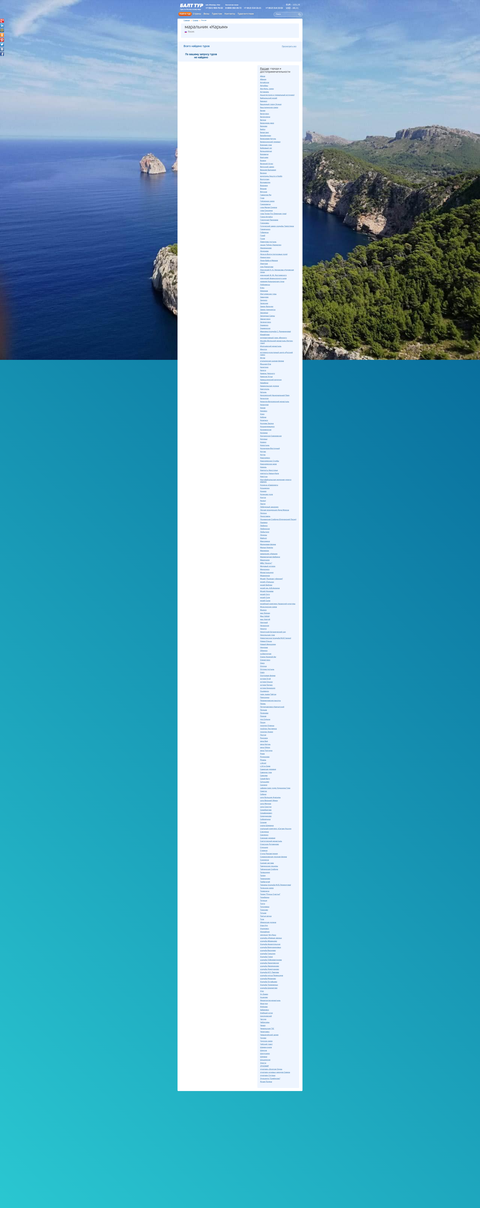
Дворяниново (266, 248)
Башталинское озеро (269, 108)
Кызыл (263, 501)
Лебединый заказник (269, 507)
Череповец (265, 1032)
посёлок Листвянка (268, 729)
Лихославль (265, 516)
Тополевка (264, 907)
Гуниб (262, 236)
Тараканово (265, 879)
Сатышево (264, 782)
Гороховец (264, 223)
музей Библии (266, 585)
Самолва (264, 776)
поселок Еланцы (267, 726)
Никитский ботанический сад (273, 632)
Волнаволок (265, 183)
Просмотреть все (289, 46)
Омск (262, 663)
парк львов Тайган (268, 694)
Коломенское (265, 430)
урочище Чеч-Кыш (268, 935)
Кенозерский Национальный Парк (275, 395)
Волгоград (264, 179)
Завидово (264, 297)
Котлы (263, 455)
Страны (197, 14)
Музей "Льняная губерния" (271, 579)
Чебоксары (265, 1022)
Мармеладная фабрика (270, 557)
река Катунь (265, 744)
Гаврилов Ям (265, 195)
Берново (263, 126)
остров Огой (265, 679)
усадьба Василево (268, 951)
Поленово (264, 713)
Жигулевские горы (268, 294)
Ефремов (264, 291)
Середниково (266, 816)
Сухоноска (264, 860)
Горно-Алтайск (266, 217)
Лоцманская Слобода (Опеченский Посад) (278, 520)
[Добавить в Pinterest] (2, 40)
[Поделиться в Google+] (2, 21)
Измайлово (265, 335)
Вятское (263, 192)
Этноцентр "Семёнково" (270, 1079)
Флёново (264, 1007)
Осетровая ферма (267, 676)
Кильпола (264, 399)
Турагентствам (246, 14)
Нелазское (264, 626)
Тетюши (263, 901)
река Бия (264, 741)
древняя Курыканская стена (272, 282)
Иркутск (263, 349)
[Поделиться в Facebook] (2, 54)
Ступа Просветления (269, 854)
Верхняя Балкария (268, 170)
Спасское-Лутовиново (269, 844)
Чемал (263, 1026)
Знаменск (264, 325)
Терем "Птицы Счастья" (270, 894)
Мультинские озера (268, 607)
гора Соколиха (266, 211)
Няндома (264, 648)
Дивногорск (265, 258)
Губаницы (264, 233)
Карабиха (264, 383)
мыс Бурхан (265, 613)
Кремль (263, 467)
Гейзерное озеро (267, 201)
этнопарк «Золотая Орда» (271, 1069)
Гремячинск (265, 229)
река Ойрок (265, 748)
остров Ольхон (266, 682)
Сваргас (263, 791)
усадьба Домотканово (269, 969)
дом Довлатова (266, 267)
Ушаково (264, 997)
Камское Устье (266, 377)
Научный (264, 623)
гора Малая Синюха (268, 208)
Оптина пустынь (267, 669)
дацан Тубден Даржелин (270, 245)
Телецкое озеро (267, 888)
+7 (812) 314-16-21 (252, 8)
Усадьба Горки (266, 957)
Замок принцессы (268, 310)
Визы (206, 14)
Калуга (263, 370)
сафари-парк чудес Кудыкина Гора (275, 788)
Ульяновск (264, 929)
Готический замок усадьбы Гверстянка (277, 226)
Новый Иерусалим (268, 644)
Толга (262, 904)
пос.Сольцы (265, 719)
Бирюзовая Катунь (268, 139)
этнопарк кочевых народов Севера (275, 1072)
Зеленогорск (265, 322)
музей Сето (265, 595)
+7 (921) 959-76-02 (214, 8)
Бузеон (263, 161)
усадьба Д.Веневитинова (271, 960)
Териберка (264, 898)
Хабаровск (264, 1010)
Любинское (265, 529)
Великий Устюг (266, 164)
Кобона (263, 417)
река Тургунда (266, 751)
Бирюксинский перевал (270, 142)
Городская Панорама (269, 220)
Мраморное (265, 576)
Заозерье (264, 313)
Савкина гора (266, 773)
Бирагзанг (264, 133)
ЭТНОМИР (264, 1066)
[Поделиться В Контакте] (2, 49)
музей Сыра (265, 601)
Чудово (263, 1038)
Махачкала (265, 560)
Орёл (262, 673)
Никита (263, 629)
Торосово (264, 910)
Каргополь (264, 389)
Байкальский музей (268, 98)
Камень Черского (267, 374)
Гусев (262, 239)
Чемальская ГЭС (267, 1029)
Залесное (264, 303)
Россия (191, 32)
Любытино (264, 532)
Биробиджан (265, 136)
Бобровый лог (266, 148)
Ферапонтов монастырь (270, 1001)
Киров (262, 408)
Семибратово (266, 810)
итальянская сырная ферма (272, 361)
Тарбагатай (265, 882)
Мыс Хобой (265, 616)
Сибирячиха (265, 819)
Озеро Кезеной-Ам (268, 657)
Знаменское (265, 328)
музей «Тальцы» (267, 582)
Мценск (263, 610)
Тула (262, 919)
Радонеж (264, 738)
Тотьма (263, 913)
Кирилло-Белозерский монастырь (274, 402)
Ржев (262, 754)
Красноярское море (268, 464)
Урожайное (265, 932)
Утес (262, 991)
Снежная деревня (267, 838)
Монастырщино (267, 573)
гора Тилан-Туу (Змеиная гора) (273, 214)
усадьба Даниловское (269, 963)
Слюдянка (264, 832)
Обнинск (264, 651)
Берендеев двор (267, 123)
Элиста (263, 1063)
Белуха (263, 120)
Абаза (262, 76)
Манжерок (264, 551)
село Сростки (266, 807)
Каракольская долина (269, 386)
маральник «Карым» (269, 554)
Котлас (263, 452)
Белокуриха (265, 117)
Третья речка (266, 916)
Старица (263, 851)
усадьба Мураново (268, 979)
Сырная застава (267, 863)
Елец (262, 288)
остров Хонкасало (267, 688)
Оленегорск (265, 660)
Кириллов (264, 405)
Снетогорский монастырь (271, 841)
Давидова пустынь (268, 242)
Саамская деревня (268, 769)
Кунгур (263, 498)
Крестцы (264, 477)
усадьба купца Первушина (271, 976)
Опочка (263, 666)
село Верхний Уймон (269, 801)
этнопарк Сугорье (267, 1076)
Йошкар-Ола (265, 364)
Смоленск (264, 835)
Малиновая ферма (268, 545)
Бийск (262, 129)
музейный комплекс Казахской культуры (277, 604)
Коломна (264, 433)
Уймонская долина (268, 922)
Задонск (263, 300)
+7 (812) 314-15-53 (274, 8)
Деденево (264, 251)
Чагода (263, 1019)
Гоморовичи (265, 204)
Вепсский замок (267, 167)
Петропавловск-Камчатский (272, 707)
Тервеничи (264, 891)
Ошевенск (264, 691)
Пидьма (263, 710)
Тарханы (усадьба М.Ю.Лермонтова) (275, 885)
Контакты (229, 14)
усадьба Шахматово (268, 988)
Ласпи (263, 504)
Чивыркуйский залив (269, 1035)
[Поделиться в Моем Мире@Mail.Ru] (2, 30)
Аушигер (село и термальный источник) (277, 95)
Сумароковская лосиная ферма (273, 857)
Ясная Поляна (266, 1082)
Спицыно (264, 848)
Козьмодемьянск (267, 427)
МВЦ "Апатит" (266, 563)
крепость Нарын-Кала (269, 474)
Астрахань (264, 92)
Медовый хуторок (267, 566)
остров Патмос (266, 685)
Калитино (264, 367)
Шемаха (263, 1057)
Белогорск (264, 114)
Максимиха (265, 541)
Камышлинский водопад (271, 380)
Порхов (263, 716)
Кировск (263, 411)
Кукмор (263, 491)
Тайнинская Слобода (269, 869)
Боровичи (264, 154)
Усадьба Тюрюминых (269, 985)
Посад (262, 723)
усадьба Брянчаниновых (270, 947)
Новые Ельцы (266, 641)
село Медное (265, 804)
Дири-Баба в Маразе (269, 261)
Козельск (264, 420)
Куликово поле (266, 495)
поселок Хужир (266, 732)
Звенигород (265, 319)
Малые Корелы (266, 548)
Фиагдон (264, 1004)
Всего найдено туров (197, 46)
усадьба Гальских (267, 954)
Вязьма (263, 189)
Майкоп (263, 538)
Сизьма (263, 823)
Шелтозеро (265, 1054)
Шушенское (265, 1060)
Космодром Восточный (270, 449)
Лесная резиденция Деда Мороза (274, 510)
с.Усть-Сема (265, 766)
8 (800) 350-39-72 (233, 8)
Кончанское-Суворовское (271, 436)
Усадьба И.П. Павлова (269, 972)
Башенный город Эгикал (271, 104)
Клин (262, 414)
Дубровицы (265, 285)
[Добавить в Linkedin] (2, 25)
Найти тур (185, 14)
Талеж (263, 876)
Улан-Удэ (264, 926)
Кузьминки (265, 488)
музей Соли (265, 598)
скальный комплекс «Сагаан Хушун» (275, 829)
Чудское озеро (266, 1041)
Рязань (263, 760)
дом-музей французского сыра (273, 279)
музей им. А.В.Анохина (270, 588)
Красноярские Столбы (269, 461)
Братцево (264, 158)
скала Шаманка (267, 826)
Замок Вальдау (266, 307)
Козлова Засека (267, 424)
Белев (262, 111)
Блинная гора (266, 145)
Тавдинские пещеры (269, 866)
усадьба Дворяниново (269, 966)
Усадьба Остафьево (268, 982)
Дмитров (264, 264)
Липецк (263, 513)
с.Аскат (263, 763)
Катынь (263, 392)
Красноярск (265, 458)
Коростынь (264, 445)
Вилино (263, 173)
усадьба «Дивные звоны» (271, 938)
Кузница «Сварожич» (269, 485)
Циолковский (266, 1016)
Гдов (262, 198)
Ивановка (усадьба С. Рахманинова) (275, 332)
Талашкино (265, 873)
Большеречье (266, 151)
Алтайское (264, 83)
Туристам (217, 14)
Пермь (263, 704)
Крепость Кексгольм (269, 470)
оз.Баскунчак (265, 654)
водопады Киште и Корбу (271, 176)
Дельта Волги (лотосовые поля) (273, 254)
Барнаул (263, 101)
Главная (187, 20)
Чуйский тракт (266, 1044)
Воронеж (264, 186)
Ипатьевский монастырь (270, 346)
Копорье (263, 439)
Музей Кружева (266, 591)
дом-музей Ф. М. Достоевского (273, 275)
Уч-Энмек (264, 994)
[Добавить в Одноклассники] (2, 35)
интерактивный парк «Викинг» (273, 338)
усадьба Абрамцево (268, 941)
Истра (262, 358)
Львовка (263, 523)
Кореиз (263, 442)
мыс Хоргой (265, 619)
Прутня (263, 735)
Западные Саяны (267, 316)
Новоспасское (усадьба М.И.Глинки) (275, 638)
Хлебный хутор (266, 1013)
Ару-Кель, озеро (267, 89)
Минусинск (265, 570)
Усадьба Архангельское (270, 944)
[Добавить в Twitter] (2, 44)
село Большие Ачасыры (270, 798)
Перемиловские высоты (270, 701)
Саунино (263, 785)
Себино (263, 794)
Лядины (263, 535)
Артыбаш (264, 86)
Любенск (264, 526)
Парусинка (264, 698)
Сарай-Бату (265, 779)
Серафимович (266, 813)
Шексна (263, 1051)
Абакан (263, 79)
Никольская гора (267, 635)
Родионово (265, 757)
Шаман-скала (266, 1047)
